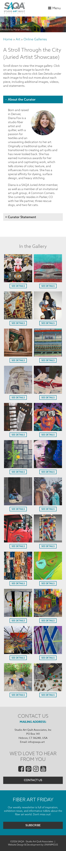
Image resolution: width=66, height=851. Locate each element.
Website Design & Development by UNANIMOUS (33, 844)
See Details (18, 286)
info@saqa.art (36, 742)
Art (18, 39)
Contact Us (33, 780)
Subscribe (33, 825)
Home (7, 39)
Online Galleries (35, 39)
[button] (18, 281)
